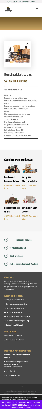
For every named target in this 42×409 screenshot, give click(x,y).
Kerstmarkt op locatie (14, 336)
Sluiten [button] (28, 408)
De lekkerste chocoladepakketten (18, 316)
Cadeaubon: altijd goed (14, 325)
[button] (28, 44)
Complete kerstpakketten (15, 300)
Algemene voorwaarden (27, 394)
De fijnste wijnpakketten (15, 308)
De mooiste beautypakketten (16, 304)
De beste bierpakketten (14, 312)
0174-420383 (10, 371)
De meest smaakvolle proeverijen (18, 321)
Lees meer (10, 289)
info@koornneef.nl (13, 375)
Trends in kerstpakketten (15, 340)
